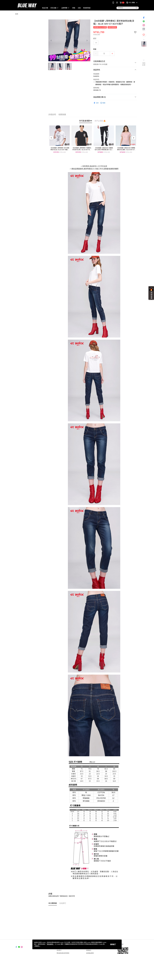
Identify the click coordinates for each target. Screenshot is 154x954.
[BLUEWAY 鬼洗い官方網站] (26, 5)
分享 (97, 103)
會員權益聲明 (90, 953)
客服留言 (88, 950)
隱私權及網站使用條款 (63, 953)
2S (96, 42)
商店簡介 (59, 950)
